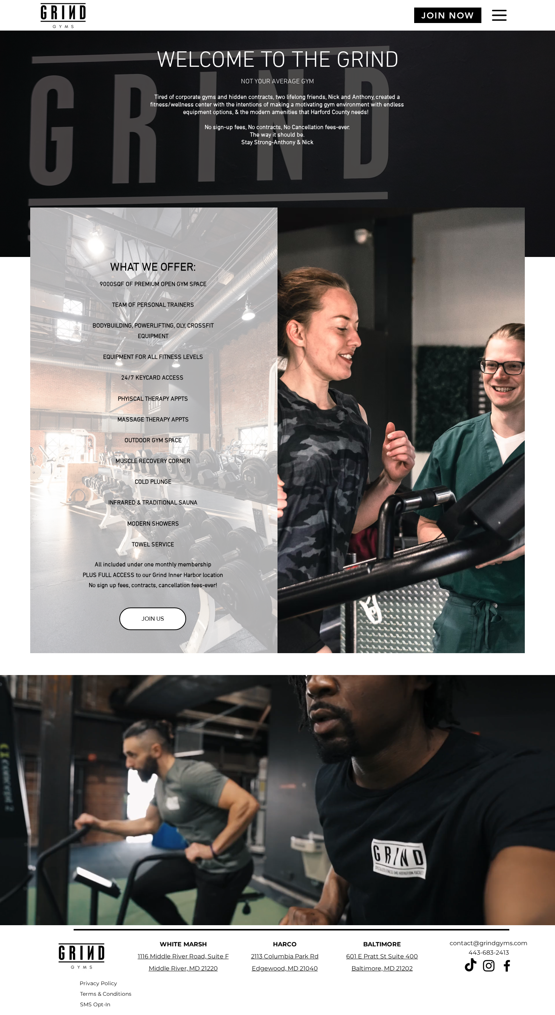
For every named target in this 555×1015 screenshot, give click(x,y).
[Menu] (499, 15)
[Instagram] (488, 965)
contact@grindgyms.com (488, 943)
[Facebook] (507, 965)
